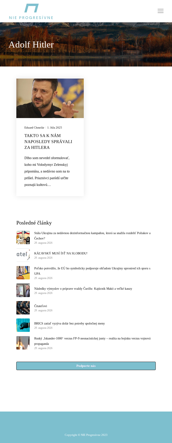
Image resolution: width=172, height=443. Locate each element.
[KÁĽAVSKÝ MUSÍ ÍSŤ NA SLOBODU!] (23, 255)
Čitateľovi (40, 306)
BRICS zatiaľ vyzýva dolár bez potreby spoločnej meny (69, 323)
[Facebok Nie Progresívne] (74, 403)
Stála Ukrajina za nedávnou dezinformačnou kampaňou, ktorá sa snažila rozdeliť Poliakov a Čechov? (92, 235)
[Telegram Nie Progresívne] (79, 403)
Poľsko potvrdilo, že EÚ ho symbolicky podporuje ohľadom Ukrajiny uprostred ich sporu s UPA (92, 271)
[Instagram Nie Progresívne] (84, 403)
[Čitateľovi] (23, 307)
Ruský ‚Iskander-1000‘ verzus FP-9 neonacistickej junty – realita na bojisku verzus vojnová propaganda (92, 341)
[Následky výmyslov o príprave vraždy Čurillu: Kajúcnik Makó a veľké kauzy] (23, 290)
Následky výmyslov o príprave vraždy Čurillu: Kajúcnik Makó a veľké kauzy (83, 288)
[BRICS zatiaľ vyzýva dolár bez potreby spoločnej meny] (23, 325)
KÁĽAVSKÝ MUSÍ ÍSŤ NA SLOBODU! (61, 253)
